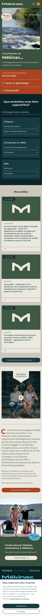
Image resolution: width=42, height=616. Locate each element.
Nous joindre (12, 90)
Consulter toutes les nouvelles (19, 360)
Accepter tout (21, 606)
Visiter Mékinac (20, 558)
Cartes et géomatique (17, 83)
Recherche (33, 4)
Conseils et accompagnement (15, 147)
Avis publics (8, 173)
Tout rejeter (21, 612)
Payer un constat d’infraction (15, 131)
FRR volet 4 (8, 168)
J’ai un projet (9, 152)
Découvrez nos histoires (21, 490)
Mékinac (21, 577)
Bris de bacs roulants (12, 126)
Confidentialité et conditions (19, 599)
